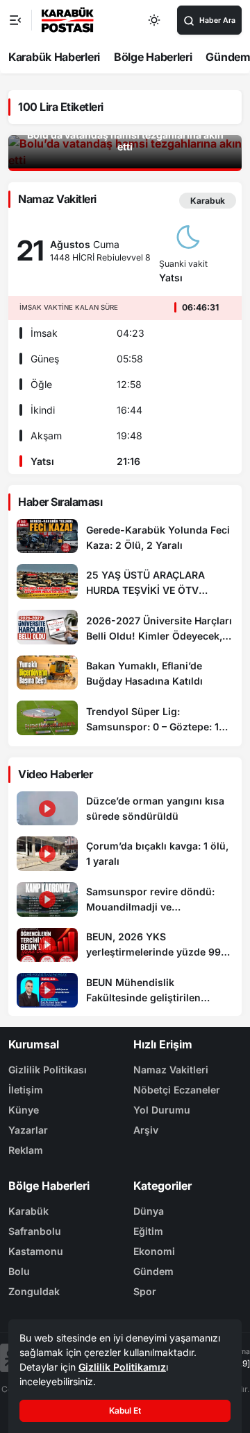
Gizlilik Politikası (47, 1069)
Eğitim (148, 1231)
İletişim (25, 1090)
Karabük (28, 1211)
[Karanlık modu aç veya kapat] (155, 20)
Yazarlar (28, 1130)
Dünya (148, 1211)
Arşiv (145, 1130)
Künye (23, 1110)
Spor (144, 1291)
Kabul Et (125, 1410)
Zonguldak (34, 1291)
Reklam (25, 1150)
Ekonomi (154, 1251)
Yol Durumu (161, 1110)
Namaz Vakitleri (170, 1069)
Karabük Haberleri (54, 57)
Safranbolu (34, 1231)
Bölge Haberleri (153, 57)
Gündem (153, 1271)
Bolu (19, 1271)
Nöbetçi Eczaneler (176, 1090)
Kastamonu (35, 1251)
